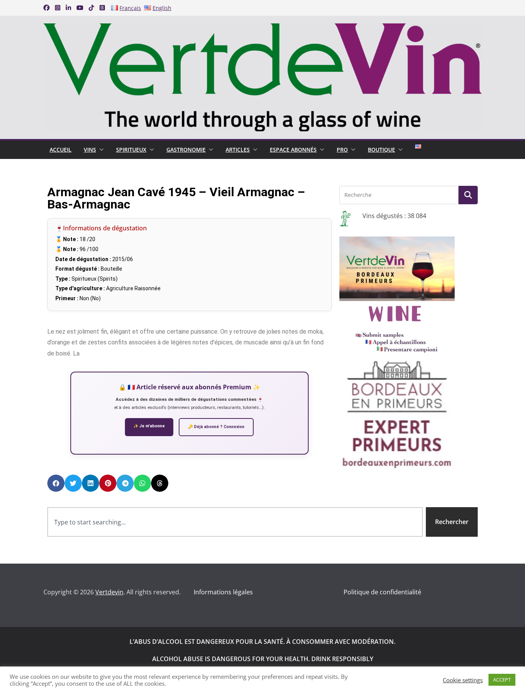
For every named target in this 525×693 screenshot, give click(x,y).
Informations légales (223, 592)
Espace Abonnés (293, 149)
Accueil (60, 149)
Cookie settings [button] (463, 679)
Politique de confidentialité (382, 592)
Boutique (381, 149)
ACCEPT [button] (502, 679)
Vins (90, 149)
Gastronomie (186, 149)
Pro (342, 149)
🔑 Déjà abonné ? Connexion (216, 426)
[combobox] (235, 522)
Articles (238, 149)
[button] (100, 149)
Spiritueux (131, 149)
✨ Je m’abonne (149, 425)
